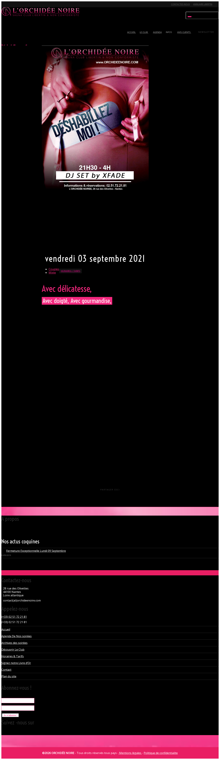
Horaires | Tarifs (70, 270)
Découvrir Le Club (12, 649)
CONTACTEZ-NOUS (180, 4)
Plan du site (8, 676)
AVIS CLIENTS (184, 32)
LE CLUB (144, 32)
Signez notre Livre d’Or (16, 663)
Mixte (52, 272)
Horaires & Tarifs (12, 656)
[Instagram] (28, 6)
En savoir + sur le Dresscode (59, 246)
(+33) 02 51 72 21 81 (14, 617)
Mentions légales (130, 753)
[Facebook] (10, 6)
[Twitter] (4, 6)
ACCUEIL (131, 32)
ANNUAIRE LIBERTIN (202, 4)
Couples (54, 269)
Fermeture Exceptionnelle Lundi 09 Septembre (36, 551)
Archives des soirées (14, 643)
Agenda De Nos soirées (16, 636)
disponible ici (85, 400)
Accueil (5, 629)
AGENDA (157, 32)
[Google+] (16, 6)
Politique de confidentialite (161, 753)
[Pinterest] (22, 6)
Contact (6, 670)
